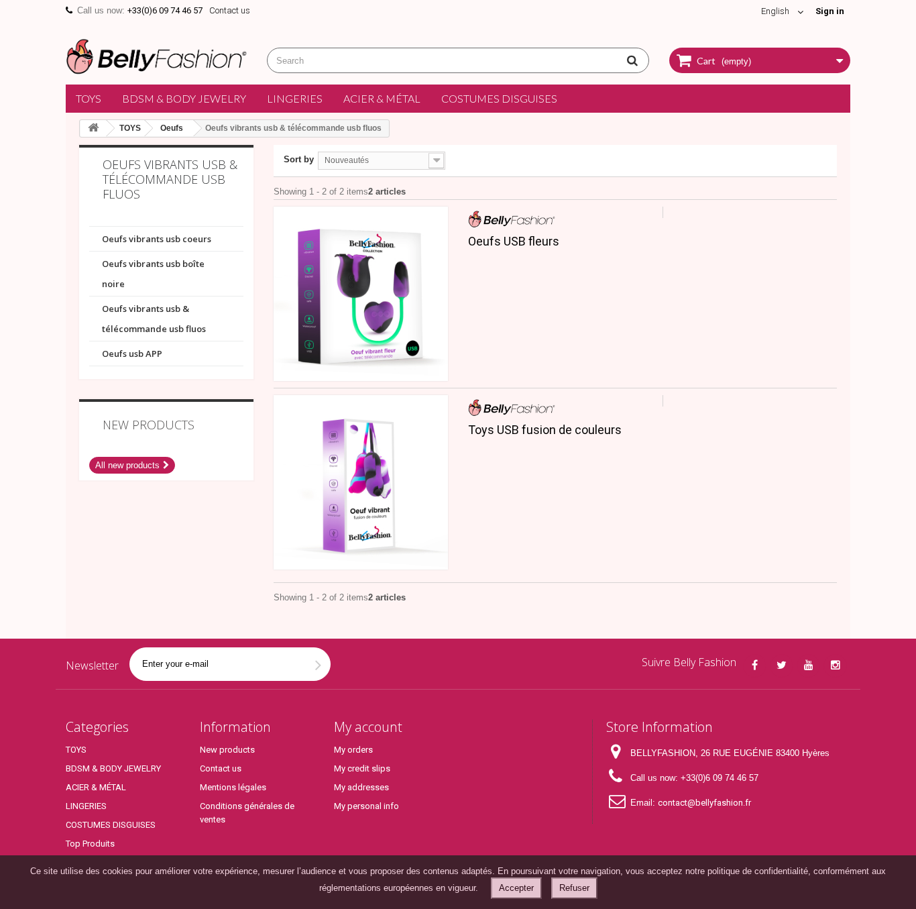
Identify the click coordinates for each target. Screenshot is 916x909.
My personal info (366, 806)
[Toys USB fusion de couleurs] (361, 482)
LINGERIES (295, 98)
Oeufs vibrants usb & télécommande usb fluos (154, 319)
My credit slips (362, 768)
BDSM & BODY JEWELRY (184, 98)
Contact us (229, 10)
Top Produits (90, 844)
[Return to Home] (93, 128)
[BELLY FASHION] (156, 55)
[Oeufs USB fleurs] (361, 294)
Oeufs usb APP (132, 353)
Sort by (299, 159)
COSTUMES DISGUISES (499, 98)
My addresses (361, 787)
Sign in (829, 11)
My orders (353, 750)
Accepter (516, 888)
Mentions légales (233, 787)
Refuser (574, 888)
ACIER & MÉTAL (381, 98)
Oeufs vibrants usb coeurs (156, 239)
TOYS (88, 98)
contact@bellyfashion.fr (704, 803)
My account (368, 727)
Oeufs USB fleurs (513, 241)
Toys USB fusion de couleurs (545, 430)
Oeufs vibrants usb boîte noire (153, 274)
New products (148, 425)
